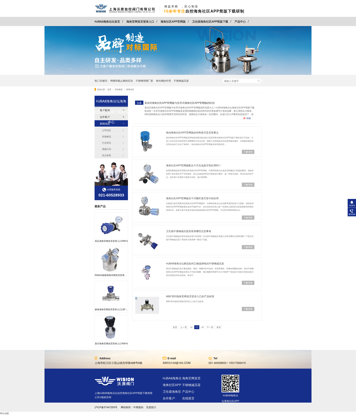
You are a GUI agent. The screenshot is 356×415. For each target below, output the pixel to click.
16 (191, 327)
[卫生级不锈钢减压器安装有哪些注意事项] (147, 240)
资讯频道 (119, 89)
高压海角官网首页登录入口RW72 (111, 241)
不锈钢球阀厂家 (144, 80)
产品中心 (240, 21)
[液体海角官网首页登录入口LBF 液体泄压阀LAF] (111, 293)
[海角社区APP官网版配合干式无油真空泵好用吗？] (147, 174)
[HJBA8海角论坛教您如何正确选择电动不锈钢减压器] (147, 272)
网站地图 (4, 413)
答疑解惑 (106, 136)
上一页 (183, 327)
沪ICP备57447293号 (106, 407)
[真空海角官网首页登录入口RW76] (111, 327)
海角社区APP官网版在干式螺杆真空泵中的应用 (192, 198)
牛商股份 (138, 407)
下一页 (210, 327)
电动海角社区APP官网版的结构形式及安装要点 (192, 132)
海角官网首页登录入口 (140, 21)
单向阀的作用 (163, 80)
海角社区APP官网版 (173, 21)
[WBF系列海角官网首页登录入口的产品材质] (147, 305)
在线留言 (188, 398)
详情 (248, 118)
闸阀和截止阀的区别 (121, 80)
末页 (218, 327)
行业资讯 (106, 142)
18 (202, 327)
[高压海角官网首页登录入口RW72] (111, 225)
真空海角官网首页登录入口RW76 (111, 343)
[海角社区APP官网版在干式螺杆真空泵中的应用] (147, 207)
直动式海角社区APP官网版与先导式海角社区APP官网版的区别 (179, 102)
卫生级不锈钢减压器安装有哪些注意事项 (188, 231)
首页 (109, 89)
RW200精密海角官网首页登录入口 (112, 275)
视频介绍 (106, 149)
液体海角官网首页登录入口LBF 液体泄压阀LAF (118, 309)
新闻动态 (130, 89)
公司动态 (106, 130)
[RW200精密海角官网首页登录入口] (111, 259)
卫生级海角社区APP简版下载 (210, 21)
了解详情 (248, 151)
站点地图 (169, 405)
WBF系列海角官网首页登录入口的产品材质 (190, 296)
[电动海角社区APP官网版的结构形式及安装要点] (147, 141)
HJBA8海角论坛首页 (107, 21)
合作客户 (169, 398)
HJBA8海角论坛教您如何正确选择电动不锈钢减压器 (195, 263)
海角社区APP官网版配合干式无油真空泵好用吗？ (193, 165)
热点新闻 (106, 155)
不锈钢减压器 (181, 80)
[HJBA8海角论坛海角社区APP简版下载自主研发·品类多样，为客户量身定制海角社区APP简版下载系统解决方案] (178, 74)
